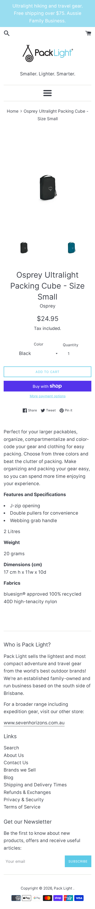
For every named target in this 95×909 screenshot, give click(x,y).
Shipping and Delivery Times (35, 785)
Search (11, 748)
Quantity (70, 345)
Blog (8, 777)
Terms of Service (22, 807)
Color (38, 344)
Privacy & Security (24, 799)
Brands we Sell (20, 770)
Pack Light (63, 888)
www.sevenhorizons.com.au (34, 723)
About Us (14, 755)
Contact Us (16, 762)
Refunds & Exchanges (27, 792)
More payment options (48, 396)
